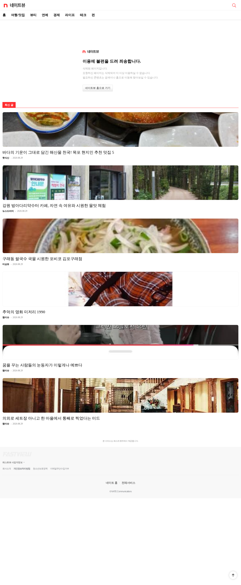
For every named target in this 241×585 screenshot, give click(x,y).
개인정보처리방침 (22, 468)
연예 (45, 15)
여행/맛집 (18, 15)
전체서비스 (128, 482)
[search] (234, 5)
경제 (56, 15)
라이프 (70, 15)
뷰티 (33, 15)
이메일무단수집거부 (59, 468)
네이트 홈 (111, 482)
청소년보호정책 (40, 468)
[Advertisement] (120, 33)
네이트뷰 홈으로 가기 (97, 88)
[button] (233, 575)
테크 (83, 15)
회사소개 (6, 468)
